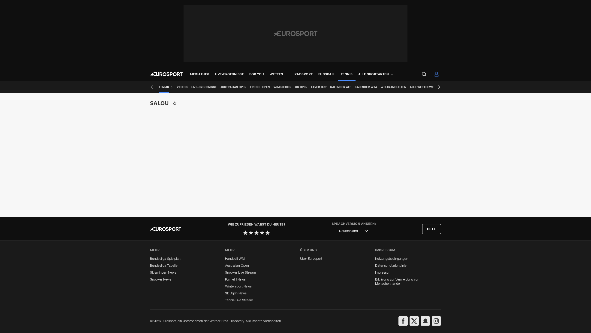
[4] (262, 232)
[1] (245, 232)
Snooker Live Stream (240, 272)
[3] (256, 232)
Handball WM (235, 258)
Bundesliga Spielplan (165, 258)
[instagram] (436, 321)
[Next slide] (439, 87)
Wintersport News (238, 286)
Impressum (383, 272)
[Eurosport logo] (166, 74)
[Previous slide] (152, 87)
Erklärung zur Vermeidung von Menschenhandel (397, 281)
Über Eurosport (311, 258)
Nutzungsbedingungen (391, 258)
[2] (251, 232)
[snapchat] (425, 321)
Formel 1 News (235, 279)
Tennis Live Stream (239, 300)
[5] (267, 232)
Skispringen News (163, 272)
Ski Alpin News (236, 293)
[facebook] (403, 321)
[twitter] (414, 321)
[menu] (424, 74)
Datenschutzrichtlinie (391, 265)
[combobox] (354, 231)
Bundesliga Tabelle (164, 265)
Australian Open (237, 265)
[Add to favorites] (174, 103)
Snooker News (160, 279)
